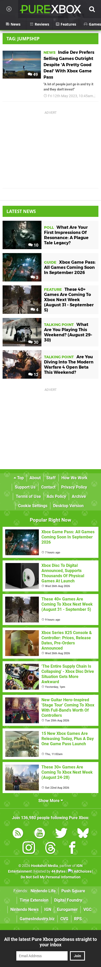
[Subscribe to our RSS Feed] (17, 834)
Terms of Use (28, 496)
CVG (64, 918)
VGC (87, 909)
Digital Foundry (68, 900)
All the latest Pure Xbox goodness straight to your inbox (50, 941)
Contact (48, 487)
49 (35, 74)
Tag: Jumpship (23, 39)
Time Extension (34, 900)
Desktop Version (68, 505)
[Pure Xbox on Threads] (50, 848)
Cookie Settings (32, 505)
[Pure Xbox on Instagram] (28, 848)
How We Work (74, 477)
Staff (51, 477)
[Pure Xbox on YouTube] (39, 834)
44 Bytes (58, 871)
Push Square (73, 890)
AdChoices (82, 871)
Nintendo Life (43, 890)
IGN (47, 909)
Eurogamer (67, 909)
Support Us (25, 487)
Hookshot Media (44, 866)
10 (35, 245)
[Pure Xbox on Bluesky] (83, 834)
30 (35, 342)
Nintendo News (24, 909)
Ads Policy (56, 496)
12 (35, 374)
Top (20, 477)
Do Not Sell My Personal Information (51, 877)
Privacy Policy (74, 487)
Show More (49, 800)
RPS (78, 918)
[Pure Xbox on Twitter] (61, 834)
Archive (79, 496)
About (35, 477)
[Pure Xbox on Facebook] (72, 848)
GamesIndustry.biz (37, 918)
